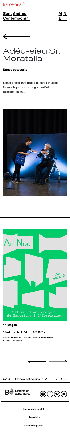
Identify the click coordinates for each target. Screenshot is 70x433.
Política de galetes (33, 426)
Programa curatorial (12, 337)
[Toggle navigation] (62, 16)
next (58, 362)
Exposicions (18, 340)
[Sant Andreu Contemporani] (16, 16)
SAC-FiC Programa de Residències (38, 337)
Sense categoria (27, 379)
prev (37, 361)
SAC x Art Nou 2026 (24, 332)
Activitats (6, 340)
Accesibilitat (35, 417)
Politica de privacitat (33, 409)
